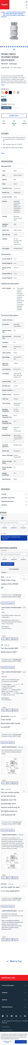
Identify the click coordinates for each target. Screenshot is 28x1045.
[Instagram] (7, 1016)
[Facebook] (3, 1016)
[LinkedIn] (12, 1016)
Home (2, 12)
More (2, 85)
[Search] (26, 8)
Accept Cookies (20, 1042)
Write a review (17, 67)
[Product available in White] (22, 92)
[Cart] (26, 5)
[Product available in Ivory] (2, 92)
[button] (26, 20)
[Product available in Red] (6, 92)
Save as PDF (14, 124)
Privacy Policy (6, 1027)
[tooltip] (4, 518)
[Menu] (26, 2)
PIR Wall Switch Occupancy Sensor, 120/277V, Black (12, 595)
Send (3, 123)
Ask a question (7, 564)
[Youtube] (25, 1016)
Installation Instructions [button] (8, 497)
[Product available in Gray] (18, 92)
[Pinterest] (16, 1016)
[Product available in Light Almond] (14, 92)
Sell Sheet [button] (4, 505)
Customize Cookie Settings (7, 1041)
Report (15, 639)
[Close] (26, 1034)
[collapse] (25, 985)
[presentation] (13, 765)
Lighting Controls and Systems (16, 12)
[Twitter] (21, 1016)
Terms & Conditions (7, 1030)
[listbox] (14, 34)
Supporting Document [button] (7, 501)
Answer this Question (8, 603)
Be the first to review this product (11, 538)
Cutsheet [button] (3, 494)
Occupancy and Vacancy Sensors (13, 13)
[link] (4, 515)
